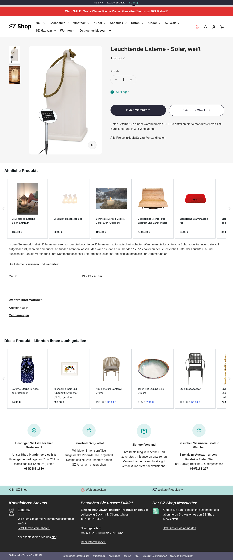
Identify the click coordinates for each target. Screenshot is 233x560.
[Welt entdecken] (83, 489)
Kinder (152, 23)
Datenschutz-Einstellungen (76, 556)
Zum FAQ (24, 509)
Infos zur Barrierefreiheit (155, 556)
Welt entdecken (96, 489)
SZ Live (98, 2)
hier (54, 537)
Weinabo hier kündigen (181, 556)
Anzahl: (115, 71)
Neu (39, 23)
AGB (137, 556)
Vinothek (79, 23)
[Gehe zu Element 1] (14, 55)
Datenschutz (99, 556)
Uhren (135, 23)
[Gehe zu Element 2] (14, 75)
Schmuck (116, 23)
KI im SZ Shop (18, 489)
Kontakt (127, 556)
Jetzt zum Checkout (196, 110)
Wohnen (66, 30)
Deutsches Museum (93, 30)
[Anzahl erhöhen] (131, 79)
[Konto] (214, 27)
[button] (3, 208)
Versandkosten (155, 137)
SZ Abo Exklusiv (116, 2)
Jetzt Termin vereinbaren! (34, 528)
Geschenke (57, 23)
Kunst (98, 23)
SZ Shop (134, 2)
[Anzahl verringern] (116, 79)
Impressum (114, 556)
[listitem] (27, 209)
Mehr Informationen (93, 542)
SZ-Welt (170, 23)
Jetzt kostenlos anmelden (179, 528)
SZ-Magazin (44, 30)
